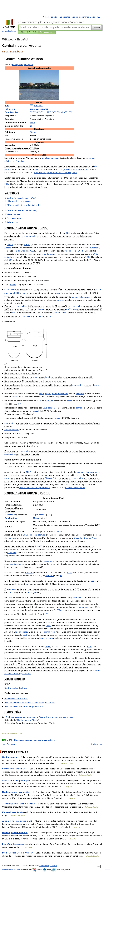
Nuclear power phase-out (15, 832)
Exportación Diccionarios (11, 870)
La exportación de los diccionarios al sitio (77, 17)
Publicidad (53, 865)
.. (50, 478)
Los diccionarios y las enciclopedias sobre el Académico (51, 22)
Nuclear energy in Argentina (16, 792)
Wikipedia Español (28, 32)
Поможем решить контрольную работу (34, 740)
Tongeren (11, 744)
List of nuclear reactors (14, 844)
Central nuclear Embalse (14, 769)
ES (98, 17)
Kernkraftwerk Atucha (13, 812)
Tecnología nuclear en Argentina (18, 804)
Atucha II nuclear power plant (17, 821)
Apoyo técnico (44, 865)
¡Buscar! (96, 27)
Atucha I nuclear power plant (16, 780)
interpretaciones (46, 32)
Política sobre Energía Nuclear (17, 853)
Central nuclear (10, 757)
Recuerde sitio (51, 17)
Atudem (94, 744)
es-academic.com (9, 31)
